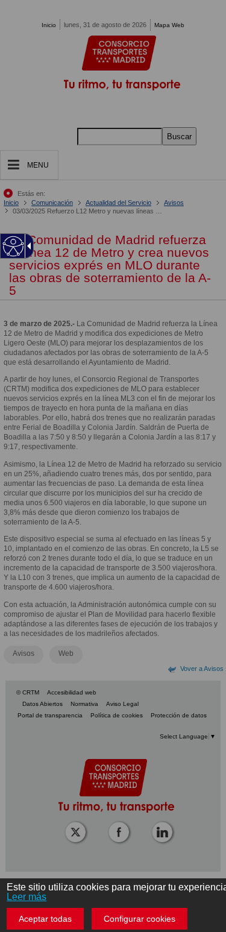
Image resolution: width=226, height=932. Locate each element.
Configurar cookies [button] (139, 919)
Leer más (26, 897)
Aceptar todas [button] (45, 919)
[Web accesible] (14, 246)
